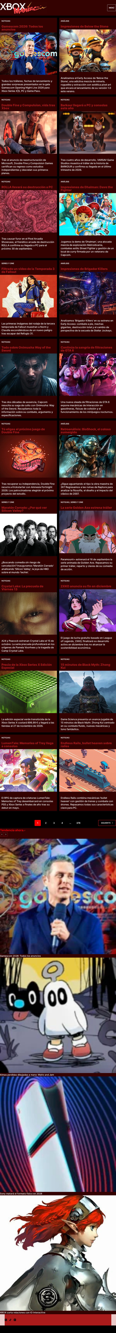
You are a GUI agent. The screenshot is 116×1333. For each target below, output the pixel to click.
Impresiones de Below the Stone (84, 26)
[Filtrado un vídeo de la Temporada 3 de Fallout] (28, 296)
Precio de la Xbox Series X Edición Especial (27, 666)
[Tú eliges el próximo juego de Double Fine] (28, 456)
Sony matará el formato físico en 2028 (21, 1193)
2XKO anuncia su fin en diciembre (86, 586)
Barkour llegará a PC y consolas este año (84, 106)
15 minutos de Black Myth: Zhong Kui (85, 666)
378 (78, 823)
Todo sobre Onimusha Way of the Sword (26, 349)
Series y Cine (8, 263)
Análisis (65, 21)
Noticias (6, 21)
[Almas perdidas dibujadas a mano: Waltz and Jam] (58, 1015)
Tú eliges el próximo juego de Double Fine (23, 430)
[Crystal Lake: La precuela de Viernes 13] (28, 613)
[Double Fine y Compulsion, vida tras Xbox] (28, 132)
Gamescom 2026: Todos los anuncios (22, 28)
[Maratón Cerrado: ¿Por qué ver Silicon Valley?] (28, 535)
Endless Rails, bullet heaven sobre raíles (86, 744)
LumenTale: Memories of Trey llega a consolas (27, 744)
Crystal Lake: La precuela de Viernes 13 (22, 587)
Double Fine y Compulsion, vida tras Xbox (28, 106)
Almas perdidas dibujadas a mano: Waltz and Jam (27, 1074)
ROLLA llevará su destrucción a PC (27, 187)
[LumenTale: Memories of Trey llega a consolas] (28, 770)
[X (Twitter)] (6, 1320)
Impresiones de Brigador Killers (84, 269)
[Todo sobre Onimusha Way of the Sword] (28, 374)
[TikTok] (10, 1320)
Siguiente (106, 823)
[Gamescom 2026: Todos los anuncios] (28, 53)
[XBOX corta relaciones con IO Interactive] (58, 1253)
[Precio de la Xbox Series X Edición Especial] (28, 692)
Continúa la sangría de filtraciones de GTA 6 (86, 349)
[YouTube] (15, 1320)
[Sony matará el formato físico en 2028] (58, 1134)
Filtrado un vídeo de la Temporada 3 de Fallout (28, 270)
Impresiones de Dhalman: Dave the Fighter (87, 188)
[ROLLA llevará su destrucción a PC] (28, 211)
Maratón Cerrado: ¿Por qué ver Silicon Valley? (24, 509)
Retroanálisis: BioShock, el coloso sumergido (86, 430)
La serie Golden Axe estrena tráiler (86, 507)
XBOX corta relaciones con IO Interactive (22, 1312)
